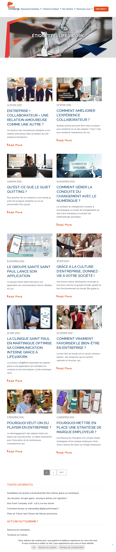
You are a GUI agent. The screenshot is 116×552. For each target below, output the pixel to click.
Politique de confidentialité (71, 547)
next (62, 472)
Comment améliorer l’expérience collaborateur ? (76, 115)
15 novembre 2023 (65, 181)
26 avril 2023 (63, 261)
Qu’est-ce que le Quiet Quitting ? (29, 189)
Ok (34, 547)
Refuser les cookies (47, 547)
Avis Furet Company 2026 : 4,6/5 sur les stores (30, 503)
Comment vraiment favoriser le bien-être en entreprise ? (78, 343)
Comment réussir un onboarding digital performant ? (33, 508)
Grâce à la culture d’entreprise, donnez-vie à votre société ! (78, 271)
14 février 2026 (14, 105)
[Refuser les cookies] (112, 544)
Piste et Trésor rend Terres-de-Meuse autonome (32, 513)
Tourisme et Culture (17, 535)
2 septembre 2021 (65, 417)
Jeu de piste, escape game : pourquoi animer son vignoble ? (37, 498)
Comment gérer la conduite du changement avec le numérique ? (76, 194)
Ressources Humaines (18, 530)
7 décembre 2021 (15, 417)
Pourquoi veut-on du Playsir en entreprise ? (29, 425)
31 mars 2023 (13, 333)
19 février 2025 (64, 105)
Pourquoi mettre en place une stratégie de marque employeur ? (79, 427)
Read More (14, 145)
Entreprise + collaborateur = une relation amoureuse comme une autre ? (28, 117)
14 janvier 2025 (14, 181)
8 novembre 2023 (15, 261)
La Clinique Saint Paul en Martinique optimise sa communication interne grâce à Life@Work (29, 347)
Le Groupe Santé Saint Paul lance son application (29, 271)
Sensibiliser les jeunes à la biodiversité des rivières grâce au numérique (43, 493)
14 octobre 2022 (64, 333)
